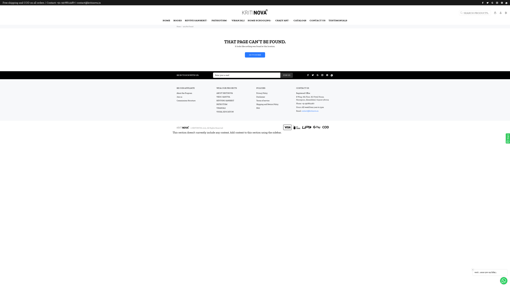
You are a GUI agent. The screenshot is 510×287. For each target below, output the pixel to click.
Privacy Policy (261, 93)
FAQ (258, 108)
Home (179, 27)
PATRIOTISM (221, 104)
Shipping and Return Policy (267, 104)
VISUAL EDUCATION (225, 112)
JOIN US (286, 75)
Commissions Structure (186, 101)
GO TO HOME (255, 55)
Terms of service (262, 101)
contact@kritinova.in (310, 111)
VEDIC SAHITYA (223, 97)
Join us (179, 97)
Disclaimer (260, 97)
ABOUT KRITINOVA (224, 93)
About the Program (184, 93)
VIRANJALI (221, 108)
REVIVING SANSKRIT (225, 101)
